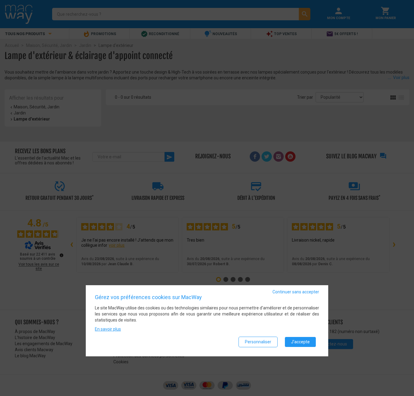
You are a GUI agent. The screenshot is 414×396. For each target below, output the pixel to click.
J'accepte (300, 341)
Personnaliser (258, 341)
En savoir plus (108, 329)
